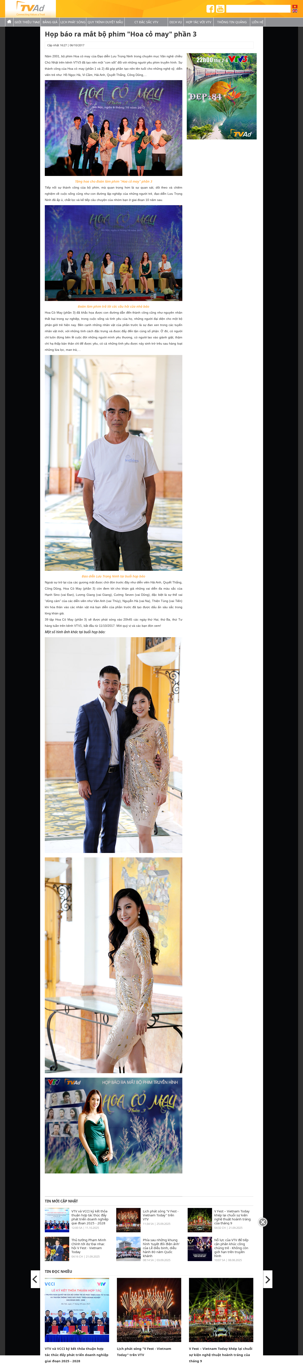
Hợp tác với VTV (198, 22)
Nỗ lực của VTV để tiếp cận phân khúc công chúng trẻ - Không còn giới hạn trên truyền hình (231, 1247)
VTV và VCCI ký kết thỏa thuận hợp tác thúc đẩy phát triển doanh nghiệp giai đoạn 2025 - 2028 (89, 1217)
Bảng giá (50, 22)
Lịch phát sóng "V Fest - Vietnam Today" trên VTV (161, 1215)
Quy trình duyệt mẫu (105, 22)
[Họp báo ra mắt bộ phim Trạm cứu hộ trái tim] (36, 1279)
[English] (294, 10)
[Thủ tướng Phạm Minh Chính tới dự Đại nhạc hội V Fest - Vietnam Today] (57, 1259)
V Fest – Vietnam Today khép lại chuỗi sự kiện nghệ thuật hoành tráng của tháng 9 (232, 1217)
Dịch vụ (175, 22)
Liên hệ (258, 22)
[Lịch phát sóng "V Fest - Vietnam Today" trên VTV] (128, 1231)
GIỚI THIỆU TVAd (27, 22)
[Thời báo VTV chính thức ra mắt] (267, 1279)
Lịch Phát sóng (72, 22)
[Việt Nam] (294, 6)
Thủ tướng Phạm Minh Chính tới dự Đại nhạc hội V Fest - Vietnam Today (88, 1246)
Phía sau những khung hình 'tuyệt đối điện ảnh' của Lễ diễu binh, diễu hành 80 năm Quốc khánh (161, 1247)
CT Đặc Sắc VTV (146, 22)
